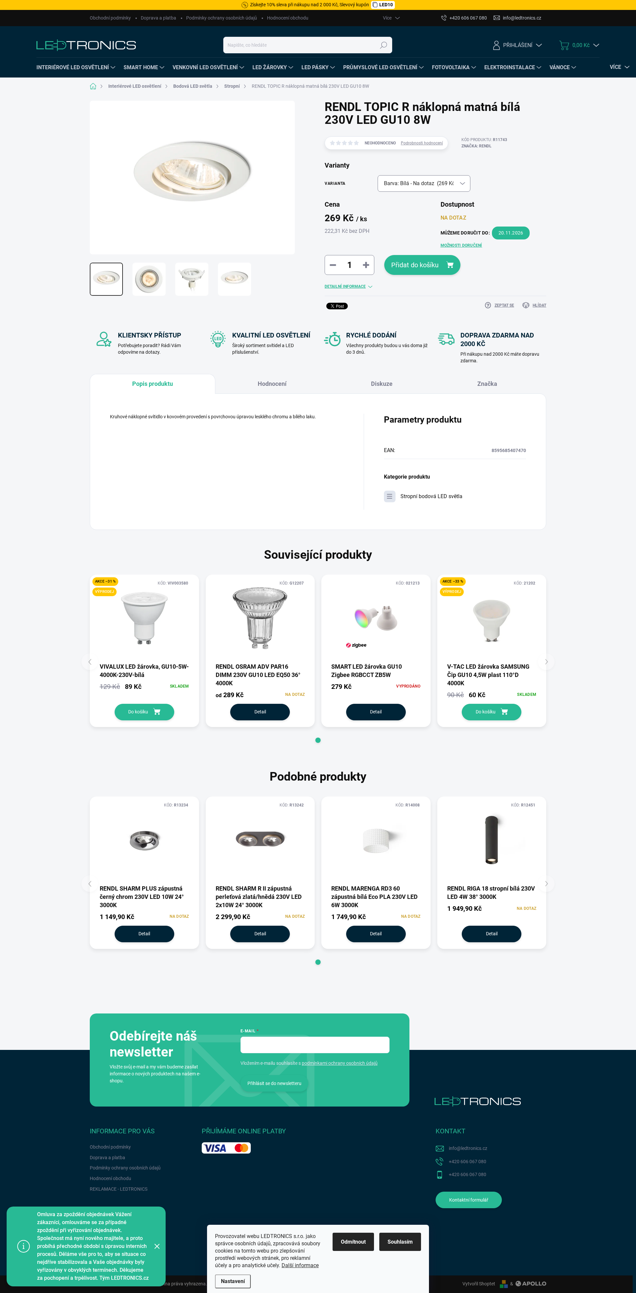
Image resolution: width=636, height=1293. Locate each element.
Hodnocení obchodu (287, 18)
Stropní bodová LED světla (431, 496)
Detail (260, 711)
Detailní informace (345, 286)
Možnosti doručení (461, 245)
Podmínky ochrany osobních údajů (221, 18)
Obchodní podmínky (110, 18)
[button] (318, 740)
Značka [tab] (487, 383)
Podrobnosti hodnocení (422, 143)
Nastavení (233, 1281)
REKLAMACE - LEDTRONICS (118, 1189)
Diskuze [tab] (382, 383)
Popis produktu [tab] (152, 383)
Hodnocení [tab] (272, 383)
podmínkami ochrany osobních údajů (340, 1063)
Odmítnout (353, 1242)
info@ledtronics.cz (468, 1148)
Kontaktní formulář (468, 1200)
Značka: (476, 146)
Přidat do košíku (415, 265)
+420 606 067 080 (467, 1161)
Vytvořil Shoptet (478, 1283)
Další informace (300, 1265)
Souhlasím (400, 1242)
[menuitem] (76, 68)
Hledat (383, 45)
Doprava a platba (158, 18)
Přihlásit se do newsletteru (274, 1083)
